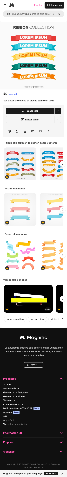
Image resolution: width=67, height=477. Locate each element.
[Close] (62, 474)
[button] (33, 365)
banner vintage (37, 319)
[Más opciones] (48, 131)
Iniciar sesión (54, 5)
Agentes (11, 412)
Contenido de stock (13, 404)
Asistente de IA (11, 388)
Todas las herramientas (15, 424)
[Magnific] (33, 338)
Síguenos (8, 451)
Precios (38, 5)
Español (33, 364)
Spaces (7, 384)
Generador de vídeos (14, 396)
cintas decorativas (15, 319)
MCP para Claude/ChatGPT (21, 408)
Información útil (12, 433)
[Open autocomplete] (7, 14)
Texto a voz (9, 400)
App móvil (8, 420)
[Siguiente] (63, 163)
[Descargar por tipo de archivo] (57, 111)
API (5, 416)
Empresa (8, 442)
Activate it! (51, 473)
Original (20, 28)
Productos (9, 378)
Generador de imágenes (15, 392)
